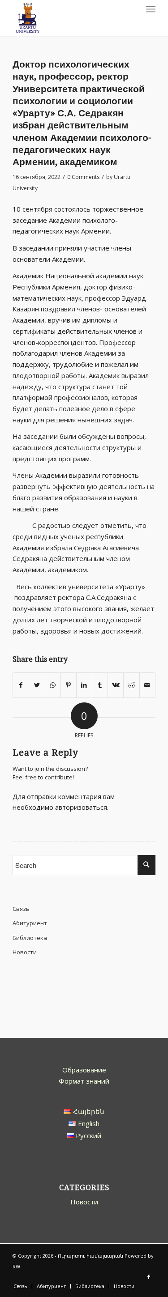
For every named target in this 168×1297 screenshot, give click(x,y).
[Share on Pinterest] (68, 685)
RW (16, 1266)
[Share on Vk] (115, 685)
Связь (21, 909)
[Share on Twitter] (36, 685)
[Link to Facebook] (148, 1277)
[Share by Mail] (147, 685)
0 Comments (83, 177)
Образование (84, 1069)
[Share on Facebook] (21, 685)
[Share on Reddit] (131, 685)
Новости (25, 952)
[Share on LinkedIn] (84, 685)
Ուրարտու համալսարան (90, 1255)
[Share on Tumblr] (100, 685)
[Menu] (150, 9)
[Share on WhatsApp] (52, 685)
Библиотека (30, 938)
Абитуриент (30, 923)
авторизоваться (81, 807)
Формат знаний (84, 1080)
